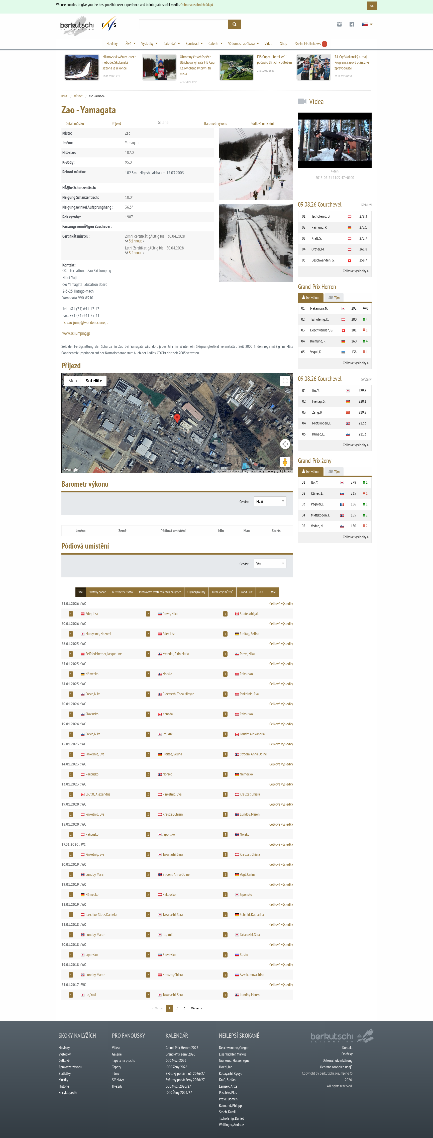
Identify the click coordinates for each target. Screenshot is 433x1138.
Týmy (115, 1073)
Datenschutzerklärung (338, 1060)
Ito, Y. (315, 390)
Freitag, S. (319, 401)
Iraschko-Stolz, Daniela (101, 914)
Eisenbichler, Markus (232, 1054)
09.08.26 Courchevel (335, 204)
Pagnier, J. (317, 503)
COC (261, 592)
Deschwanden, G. (323, 259)
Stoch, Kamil (227, 1111)
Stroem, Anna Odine (253, 753)
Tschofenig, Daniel (231, 1118)
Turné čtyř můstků (222, 592)
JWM (273, 592)
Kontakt (347, 1047)
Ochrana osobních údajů (196, 4)
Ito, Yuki (168, 733)
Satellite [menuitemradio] (93, 380)
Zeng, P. (317, 412)
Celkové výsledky (281, 603)
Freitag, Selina (249, 633)
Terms (287, 471)
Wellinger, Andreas (231, 1124)
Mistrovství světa (122, 592)
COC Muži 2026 (176, 1060)
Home (64, 96)
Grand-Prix (246, 592)
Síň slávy (118, 1079)
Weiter (195, 1008)
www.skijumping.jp (76, 333)
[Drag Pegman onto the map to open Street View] (285, 462)
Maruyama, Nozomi (98, 633)
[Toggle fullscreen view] (285, 381)
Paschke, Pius (228, 1092)
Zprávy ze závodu (70, 1066)
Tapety (116, 1066)
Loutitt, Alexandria (252, 733)
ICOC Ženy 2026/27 (179, 1092)
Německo (91, 673)
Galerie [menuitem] (213, 43)
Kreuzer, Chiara (250, 794)
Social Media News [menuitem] (310, 43)
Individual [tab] (312, 297)
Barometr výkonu (215, 123)
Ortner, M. (317, 248)
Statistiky (65, 1073)
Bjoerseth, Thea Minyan (178, 693)
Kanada (168, 713)
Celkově (64, 1060)
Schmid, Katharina (252, 914)
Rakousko (246, 673)
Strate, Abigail (249, 613)
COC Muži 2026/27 (178, 1086)
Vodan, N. (317, 525)
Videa (116, 1047)
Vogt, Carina (247, 874)
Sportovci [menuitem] (192, 43)
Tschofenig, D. (320, 216)
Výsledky (65, 1054)
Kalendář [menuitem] (169, 43)
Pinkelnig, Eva (249, 693)
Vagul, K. (316, 351)
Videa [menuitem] (268, 43)
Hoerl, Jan (225, 1066)
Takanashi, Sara (173, 854)
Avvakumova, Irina (252, 974)
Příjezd (116, 123)
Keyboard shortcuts (228, 471)
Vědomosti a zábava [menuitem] (241, 43)
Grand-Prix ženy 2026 (180, 1054)
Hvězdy (117, 1086)
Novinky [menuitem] (112, 43)
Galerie (117, 1054)
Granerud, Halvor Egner (235, 1060)
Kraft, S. (316, 238)
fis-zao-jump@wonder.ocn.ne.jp (85, 322)
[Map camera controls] (285, 444)
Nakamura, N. (319, 308)
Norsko (167, 673)
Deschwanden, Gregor (234, 1047)
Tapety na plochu (123, 1060)
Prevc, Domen (228, 1098)
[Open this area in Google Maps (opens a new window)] (71, 470)
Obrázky (347, 1053)
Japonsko (169, 834)
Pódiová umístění (262, 123)
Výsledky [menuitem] (147, 43)
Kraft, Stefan (227, 1079)
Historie (64, 1086)
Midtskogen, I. (321, 422)
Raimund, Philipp (230, 1105)
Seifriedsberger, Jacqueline (103, 653)
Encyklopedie (68, 1092)
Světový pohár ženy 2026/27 (185, 1079)
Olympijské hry (196, 592)
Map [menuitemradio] (72, 380)
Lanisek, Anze (228, 1086)
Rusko (244, 954)
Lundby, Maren (250, 814)
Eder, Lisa (91, 613)
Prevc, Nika (170, 613)
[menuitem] (339, 24)
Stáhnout (135, 241)
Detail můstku (74, 123)
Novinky (64, 1047)
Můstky (78, 96)
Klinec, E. (318, 433)
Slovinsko (91, 713)
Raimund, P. (319, 227)
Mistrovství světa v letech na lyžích (160, 592)
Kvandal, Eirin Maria (176, 653)
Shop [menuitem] (283, 43)
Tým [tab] (336, 297)
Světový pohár (97, 592)
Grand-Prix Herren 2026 (182, 1047)
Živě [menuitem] (128, 43)
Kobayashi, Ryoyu (230, 1073)
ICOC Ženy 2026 (176, 1066)
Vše (80, 592)
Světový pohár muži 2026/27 (185, 1073)
